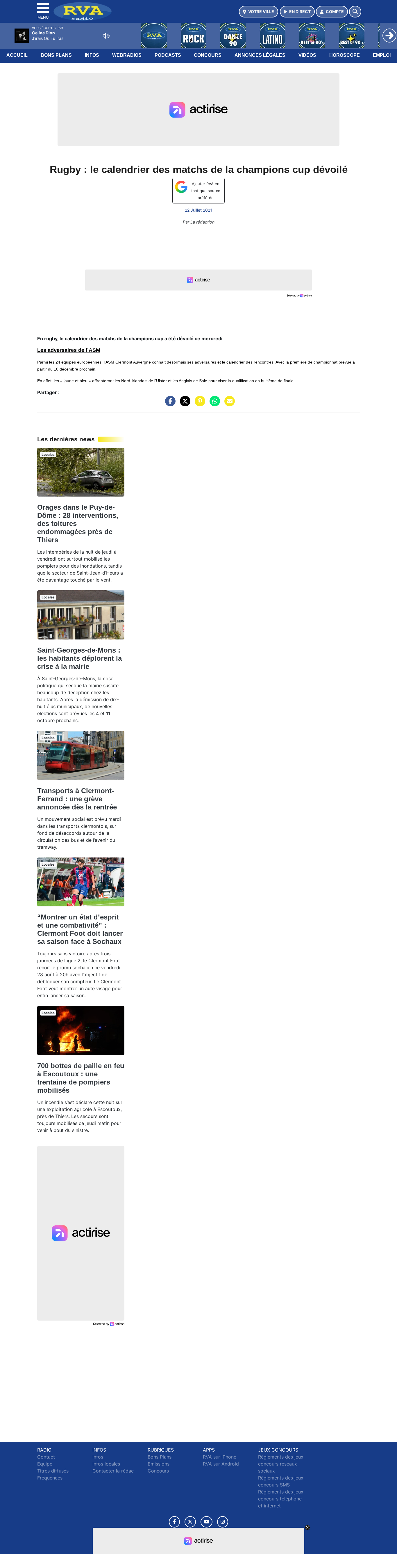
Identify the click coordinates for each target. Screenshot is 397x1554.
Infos (92, 55)
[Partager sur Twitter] (183, 404)
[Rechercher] (355, 11)
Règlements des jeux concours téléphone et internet (280, 1499)
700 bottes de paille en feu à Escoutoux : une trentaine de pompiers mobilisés (80, 1078)
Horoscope (344, 55)
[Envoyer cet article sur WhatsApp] (213, 404)
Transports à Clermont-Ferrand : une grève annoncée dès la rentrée (77, 799)
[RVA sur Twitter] (190, 1522)
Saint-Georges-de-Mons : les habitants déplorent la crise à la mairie (79, 658)
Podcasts (168, 55)
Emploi (382, 55)
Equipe (44, 1464)
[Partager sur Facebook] (169, 404)
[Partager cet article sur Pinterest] (198, 404)
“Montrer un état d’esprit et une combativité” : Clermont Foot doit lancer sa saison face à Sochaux (80, 929)
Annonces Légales (260, 55)
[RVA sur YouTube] (206, 1522)
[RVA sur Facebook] (174, 1522)
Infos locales (106, 1464)
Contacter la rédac (113, 1471)
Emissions (158, 1464)
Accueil (17, 55)
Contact (46, 1457)
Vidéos (307, 55)
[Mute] (106, 35)
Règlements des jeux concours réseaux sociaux (280, 1464)
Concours (207, 55)
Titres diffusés (53, 1471)
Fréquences (49, 1478)
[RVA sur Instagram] (222, 1522)
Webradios (127, 55)
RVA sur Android (221, 1464)
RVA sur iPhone (219, 1457)
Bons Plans (56, 55)
